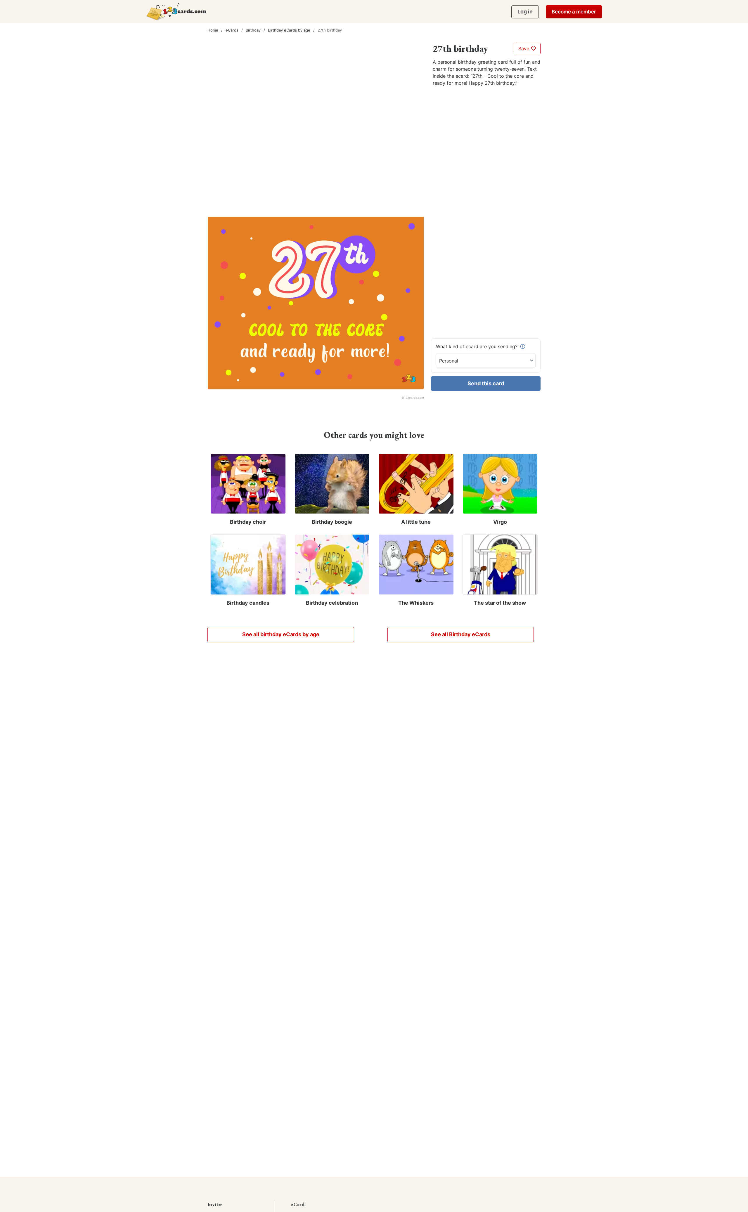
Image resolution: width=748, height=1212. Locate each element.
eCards (232, 30)
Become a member (574, 12)
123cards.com (414, 397)
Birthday (253, 30)
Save (524, 48)
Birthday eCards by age (289, 30)
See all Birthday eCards (460, 634)
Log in (525, 11)
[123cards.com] (176, 11)
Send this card (486, 383)
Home (212, 30)
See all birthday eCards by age (280, 634)
